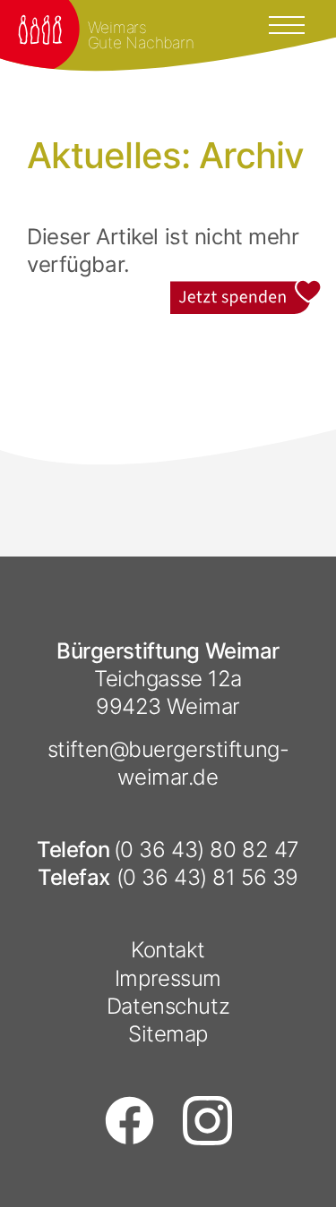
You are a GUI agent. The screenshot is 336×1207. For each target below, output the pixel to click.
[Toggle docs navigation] (287, 23)
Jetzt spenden (246, 292)
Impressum (168, 978)
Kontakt (168, 950)
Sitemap (168, 1034)
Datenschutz (168, 1006)
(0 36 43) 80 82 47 (206, 850)
